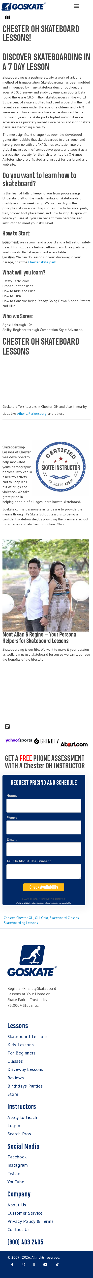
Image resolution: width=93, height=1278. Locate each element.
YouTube (15, 1182)
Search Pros (19, 1134)
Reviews (15, 1078)
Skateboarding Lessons (21, 922)
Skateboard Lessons (27, 1036)
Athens (22, 413)
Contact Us (18, 1229)
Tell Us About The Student (28, 861)
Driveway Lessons (25, 1069)
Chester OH (24, 917)
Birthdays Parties (25, 1086)
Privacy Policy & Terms (30, 1221)
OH (37, 917)
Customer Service (25, 1213)
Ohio (44, 917)
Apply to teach (22, 1117)
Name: (11, 796)
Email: (11, 839)
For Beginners (21, 1053)
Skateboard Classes (64, 917)
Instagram (17, 1165)
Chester (9, 917)
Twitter (14, 1173)
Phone (11, 818)
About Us (16, 1205)
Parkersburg (38, 413)
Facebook (17, 1157)
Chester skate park (42, 262)
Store (12, 1094)
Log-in (13, 1125)
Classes (15, 1061)
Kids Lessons (20, 1045)
